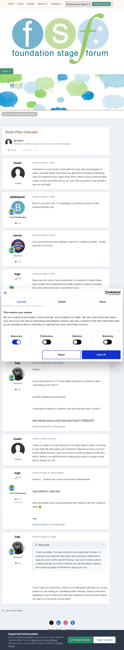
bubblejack (17, 197)
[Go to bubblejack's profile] (18, 207)
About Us (42, 3)
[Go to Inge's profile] (18, 284)
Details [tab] (62, 301)
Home (11, 3)
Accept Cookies (81, 640)
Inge (17, 274)
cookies (28, 637)
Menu (6, 71)
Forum (21, 3)
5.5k (19, 499)
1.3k (19, 223)
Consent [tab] (21, 301)
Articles (30, 3)
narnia (17, 235)
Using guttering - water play (46, 491)
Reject (61, 354)
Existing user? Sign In (77, 4)
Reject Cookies (104, 640)
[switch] (46, 342)
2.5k (19, 261)
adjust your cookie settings (44, 640)
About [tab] (102, 301)
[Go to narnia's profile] (18, 246)
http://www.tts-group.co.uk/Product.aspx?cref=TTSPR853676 (63, 420)
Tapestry (55, 3)
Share (12, 150)
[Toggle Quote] (37, 545)
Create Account (101, 4)
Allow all (101, 354)
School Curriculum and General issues (51, 143)
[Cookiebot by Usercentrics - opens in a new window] (107, 293)
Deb (17, 363)
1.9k (19, 389)
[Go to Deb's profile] (18, 373)
